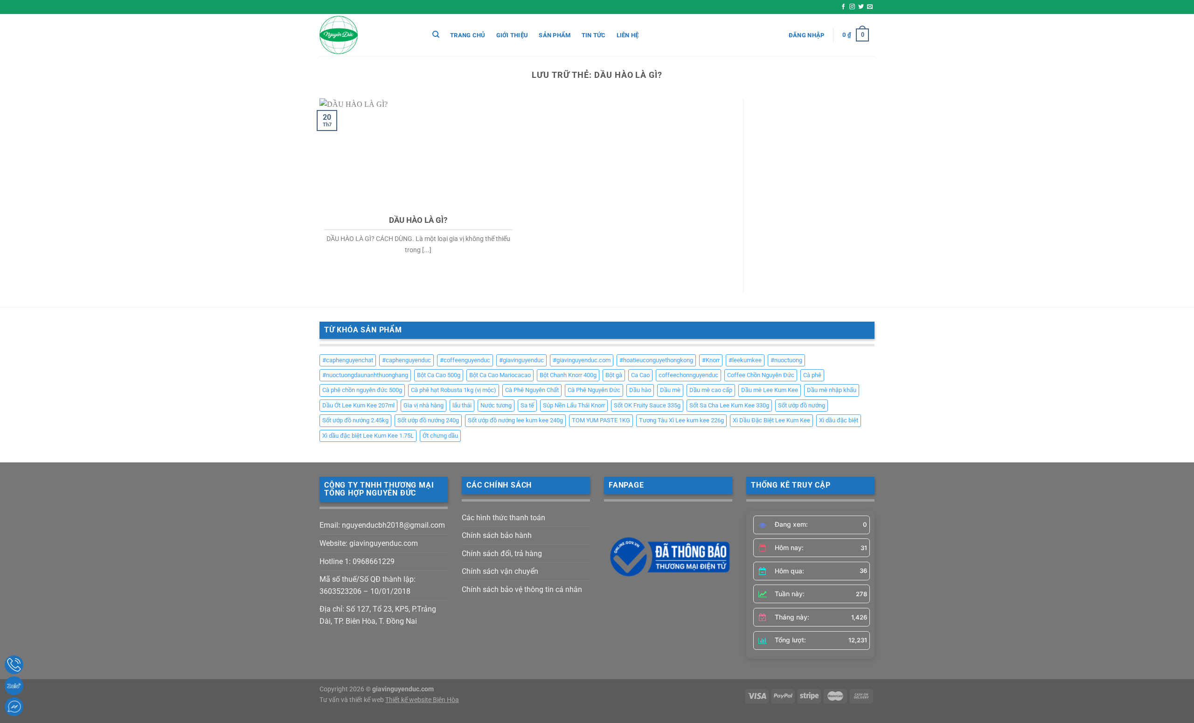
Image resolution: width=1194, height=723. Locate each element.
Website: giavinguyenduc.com (368, 543)
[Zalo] (14, 685)
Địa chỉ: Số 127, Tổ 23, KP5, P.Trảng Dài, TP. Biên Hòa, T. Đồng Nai (377, 615)
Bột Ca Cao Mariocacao (500, 375)
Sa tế (527, 405)
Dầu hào (640, 389)
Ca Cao (640, 375)
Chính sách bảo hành (497, 535)
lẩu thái (462, 405)
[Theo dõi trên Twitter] (861, 7)
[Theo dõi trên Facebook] (843, 7)
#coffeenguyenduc (465, 360)
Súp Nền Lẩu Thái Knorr (574, 405)
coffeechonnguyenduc (688, 375)
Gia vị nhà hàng (423, 405)
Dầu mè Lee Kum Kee (769, 389)
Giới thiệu (512, 35)
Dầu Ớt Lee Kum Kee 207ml (358, 405)
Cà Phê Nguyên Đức (594, 389)
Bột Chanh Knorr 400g (568, 375)
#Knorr (711, 360)
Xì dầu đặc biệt (838, 420)
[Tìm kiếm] (436, 34)
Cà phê (812, 375)
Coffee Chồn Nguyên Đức (760, 375)
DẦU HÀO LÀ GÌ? (418, 220)
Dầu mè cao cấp (710, 389)
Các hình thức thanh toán (503, 517)
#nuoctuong (786, 360)
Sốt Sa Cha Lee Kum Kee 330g (729, 405)
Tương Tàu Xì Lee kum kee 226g (681, 420)
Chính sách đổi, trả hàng (502, 553)
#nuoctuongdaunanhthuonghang (365, 375)
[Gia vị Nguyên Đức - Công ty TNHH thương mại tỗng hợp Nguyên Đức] (366, 35)
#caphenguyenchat (347, 360)
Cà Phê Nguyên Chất (532, 389)
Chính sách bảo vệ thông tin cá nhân (522, 589)
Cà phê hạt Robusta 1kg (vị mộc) (453, 389)
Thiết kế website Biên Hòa (422, 700)
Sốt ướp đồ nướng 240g (428, 420)
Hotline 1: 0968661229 (357, 561)
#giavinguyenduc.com (582, 360)
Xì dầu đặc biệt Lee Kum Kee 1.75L (368, 435)
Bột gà (613, 375)
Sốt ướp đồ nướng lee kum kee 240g (515, 420)
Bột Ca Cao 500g (438, 375)
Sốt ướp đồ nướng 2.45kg (355, 420)
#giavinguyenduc (521, 360)
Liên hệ (628, 35)
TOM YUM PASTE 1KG (601, 420)
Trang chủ (467, 35)
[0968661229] (14, 664)
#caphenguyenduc (406, 360)
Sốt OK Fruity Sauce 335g (647, 405)
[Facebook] (14, 706)
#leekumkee (745, 360)
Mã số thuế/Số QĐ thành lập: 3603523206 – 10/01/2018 (367, 585)
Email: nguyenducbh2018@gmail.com (382, 525)
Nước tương (496, 405)
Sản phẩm (554, 35)
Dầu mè (670, 389)
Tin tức (594, 35)
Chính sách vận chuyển (500, 571)
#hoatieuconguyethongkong (656, 360)
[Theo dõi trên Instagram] (852, 7)
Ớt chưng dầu (440, 435)
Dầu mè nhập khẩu (831, 389)
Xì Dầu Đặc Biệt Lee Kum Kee (771, 420)
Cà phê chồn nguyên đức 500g (362, 389)
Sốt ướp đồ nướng (801, 405)
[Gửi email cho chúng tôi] (870, 7)
